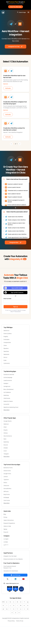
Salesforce (6, 330)
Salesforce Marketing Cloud (11, 407)
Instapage (6, 497)
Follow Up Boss (8, 333)
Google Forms (7, 473)
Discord (6, 445)
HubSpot (6, 383)
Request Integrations (9, 523)
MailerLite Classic (8, 401)
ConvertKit (6, 404)
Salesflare (6, 351)
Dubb (5, 360)
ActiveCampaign (8, 377)
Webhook (6, 424)
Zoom (5, 451)
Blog (5, 514)
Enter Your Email (7, 298)
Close (5, 345)
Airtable (6, 448)
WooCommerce (8, 436)
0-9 (3, 602)
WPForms (6, 491)
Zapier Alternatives (9, 520)
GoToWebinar (7, 392)
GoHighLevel (7, 386)
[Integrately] (3, 12)
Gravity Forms (7, 470)
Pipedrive (6, 348)
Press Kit (6, 532)
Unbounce (6, 485)
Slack (5, 439)
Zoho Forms (7, 500)
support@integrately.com (12, 583)
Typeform (6, 479)
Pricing (5, 517)
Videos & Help (7, 526)
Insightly (6, 336)
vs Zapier (6, 539)
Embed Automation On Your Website (13, 559)
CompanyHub (7, 342)
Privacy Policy (11, 621)
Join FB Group (16, 575)
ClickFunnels (7, 398)
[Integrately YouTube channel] (23, 579)
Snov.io (5, 357)
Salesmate (6, 354)
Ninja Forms (7, 494)
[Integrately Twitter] (8, 579)
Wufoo (5, 482)
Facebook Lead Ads (9, 374)
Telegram (6, 454)
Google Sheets (8, 421)
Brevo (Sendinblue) (9, 389)
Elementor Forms (8, 467)
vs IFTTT (6, 545)
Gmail (5, 427)
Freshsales (6, 339)
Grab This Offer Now (15, 7)
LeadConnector (8, 380)
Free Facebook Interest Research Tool (10, 567)
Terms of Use (18, 311)
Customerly (7, 363)
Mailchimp (6, 395)
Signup (5, 529)
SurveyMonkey (7, 488)
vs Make (6, 542)
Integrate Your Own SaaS (10, 556)
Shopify (5, 430)
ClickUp (6, 433)
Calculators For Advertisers (11, 571)
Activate (8, 88)
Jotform (6, 476)
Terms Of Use (19, 621)
